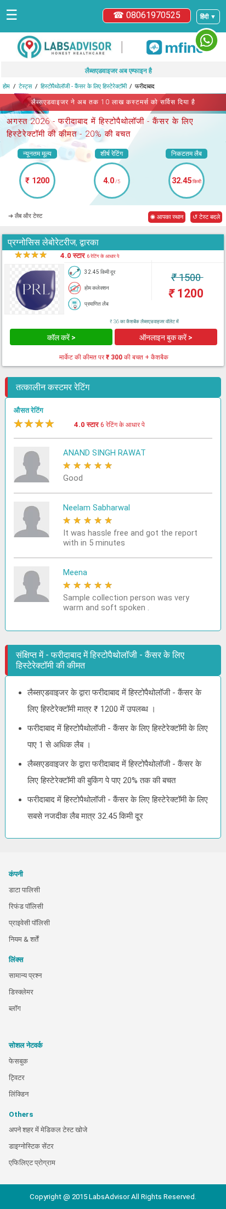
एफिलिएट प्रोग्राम (32, 1163)
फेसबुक (18, 1061)
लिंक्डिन (19, 1094)
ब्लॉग (15, 1008)
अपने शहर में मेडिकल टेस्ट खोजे (48, 1130)
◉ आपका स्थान (166, 217)
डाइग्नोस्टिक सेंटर (31, 1146)
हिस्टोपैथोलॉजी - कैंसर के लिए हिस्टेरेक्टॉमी (84, 86)
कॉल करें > (61, 337)
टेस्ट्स (25, 86)
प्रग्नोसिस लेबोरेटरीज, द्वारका (53, 242)
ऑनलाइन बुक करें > (166, 337)
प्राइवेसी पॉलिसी (29, 923)
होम (6, 86)
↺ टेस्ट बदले (206, 217)
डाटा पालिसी (24, 890)
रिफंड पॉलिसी (26, 906)
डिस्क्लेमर (21, 992)
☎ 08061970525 (146, 15)
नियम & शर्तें (23, 939)
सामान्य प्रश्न (25, 975)
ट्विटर (17, 1077)
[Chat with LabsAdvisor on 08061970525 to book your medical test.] (206, 40)
